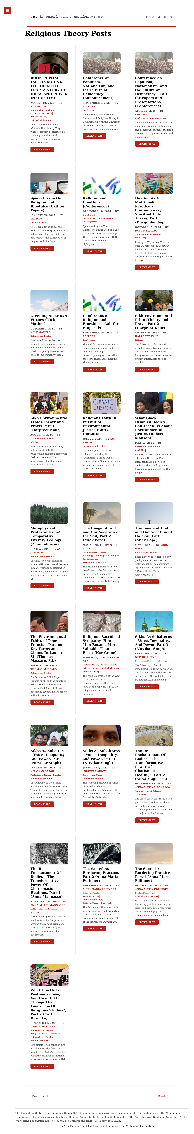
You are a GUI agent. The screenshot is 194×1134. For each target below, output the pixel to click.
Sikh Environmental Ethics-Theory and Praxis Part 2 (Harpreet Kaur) (153, 322)
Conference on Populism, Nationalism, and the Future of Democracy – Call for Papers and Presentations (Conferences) (151, 92)
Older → (162, 1096)
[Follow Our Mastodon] (165, 17)
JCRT (53, 1125)
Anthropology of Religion (148, 234)
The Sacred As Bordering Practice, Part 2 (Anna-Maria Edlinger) (101, 875)
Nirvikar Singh (147, 657)
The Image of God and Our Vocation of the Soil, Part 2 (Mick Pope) (101, 534)
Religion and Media (40, 1040)
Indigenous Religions (41, 778)
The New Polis (96, 1125)
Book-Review (37, 110)
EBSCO (132, 1117)
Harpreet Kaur (146, 336)
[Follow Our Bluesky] (160, 17)
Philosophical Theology (42, 1037)
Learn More (42, 149)
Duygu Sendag (146, 230)
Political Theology (109, 668)
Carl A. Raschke (42, 1026)
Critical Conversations (146, 896)
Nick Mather (40, 332)
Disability (140, 450)
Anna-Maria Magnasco (152, 787)
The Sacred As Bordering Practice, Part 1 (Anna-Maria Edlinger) (153, 875)
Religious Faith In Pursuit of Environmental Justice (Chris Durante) (99, 426)
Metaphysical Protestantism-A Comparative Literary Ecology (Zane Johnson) (45, 536)
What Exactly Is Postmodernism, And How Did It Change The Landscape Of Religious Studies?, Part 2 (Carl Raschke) (48, 1004)
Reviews (50, 110)
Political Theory (38, 117)
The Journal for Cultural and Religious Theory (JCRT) (48, 1113)
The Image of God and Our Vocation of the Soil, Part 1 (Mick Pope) (153, 534)
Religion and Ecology (41, 336)
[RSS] (171, 17)
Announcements (158, 118)
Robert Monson (147, 446)
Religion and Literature (42, 556)
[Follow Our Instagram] (154, 17)
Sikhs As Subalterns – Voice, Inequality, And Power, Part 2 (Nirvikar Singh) (48, 757)
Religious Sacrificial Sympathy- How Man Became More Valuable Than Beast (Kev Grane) (101, 645)
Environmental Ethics (94, 446)
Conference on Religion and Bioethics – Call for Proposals (100, 322)
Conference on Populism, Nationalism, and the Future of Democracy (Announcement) (99, 88)
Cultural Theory (91, 665)
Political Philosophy (40, 120)
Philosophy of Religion (107, 556)
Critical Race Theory (41, 113)
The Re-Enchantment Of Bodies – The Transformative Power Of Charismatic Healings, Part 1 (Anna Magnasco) (46, 883)
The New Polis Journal (71, 1125)
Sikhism (139, 340)
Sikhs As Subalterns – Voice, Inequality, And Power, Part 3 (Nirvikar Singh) (153, 643)
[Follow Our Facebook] (148, 17)
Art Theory (140, 238)
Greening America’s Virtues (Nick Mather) (48, 320)
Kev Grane (38, 106)
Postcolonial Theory (145, 661)
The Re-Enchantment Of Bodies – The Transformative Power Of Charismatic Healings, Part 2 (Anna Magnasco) (151, 765)
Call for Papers (38, 222)
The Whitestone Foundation (137, 1125)
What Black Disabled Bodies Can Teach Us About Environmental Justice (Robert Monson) (153, 428)
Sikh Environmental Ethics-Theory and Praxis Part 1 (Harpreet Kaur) (48, 424)
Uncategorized (90, 222)
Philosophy (107, 903)
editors (89, 106)
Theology (162, 661)
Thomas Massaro (43, 669)
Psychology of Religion (95, 562)
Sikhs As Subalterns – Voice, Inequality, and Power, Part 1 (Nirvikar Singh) (101, 757)
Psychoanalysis (90, 559)
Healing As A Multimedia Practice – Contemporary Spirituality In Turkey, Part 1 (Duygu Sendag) (150, 210)
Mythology (88, 556)
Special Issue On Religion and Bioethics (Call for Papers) (47, 204)
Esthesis (113, 1125)
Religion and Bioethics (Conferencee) (96, 202)
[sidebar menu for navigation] (7, 10)
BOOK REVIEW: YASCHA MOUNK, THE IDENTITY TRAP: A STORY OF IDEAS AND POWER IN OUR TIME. (49, 88)
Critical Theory (90, 668)
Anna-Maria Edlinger (99, 889)
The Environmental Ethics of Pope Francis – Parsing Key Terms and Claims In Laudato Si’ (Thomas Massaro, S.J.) (48, 649)
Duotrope (159, 1117)
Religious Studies (39, 1034)
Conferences (89, 110)
